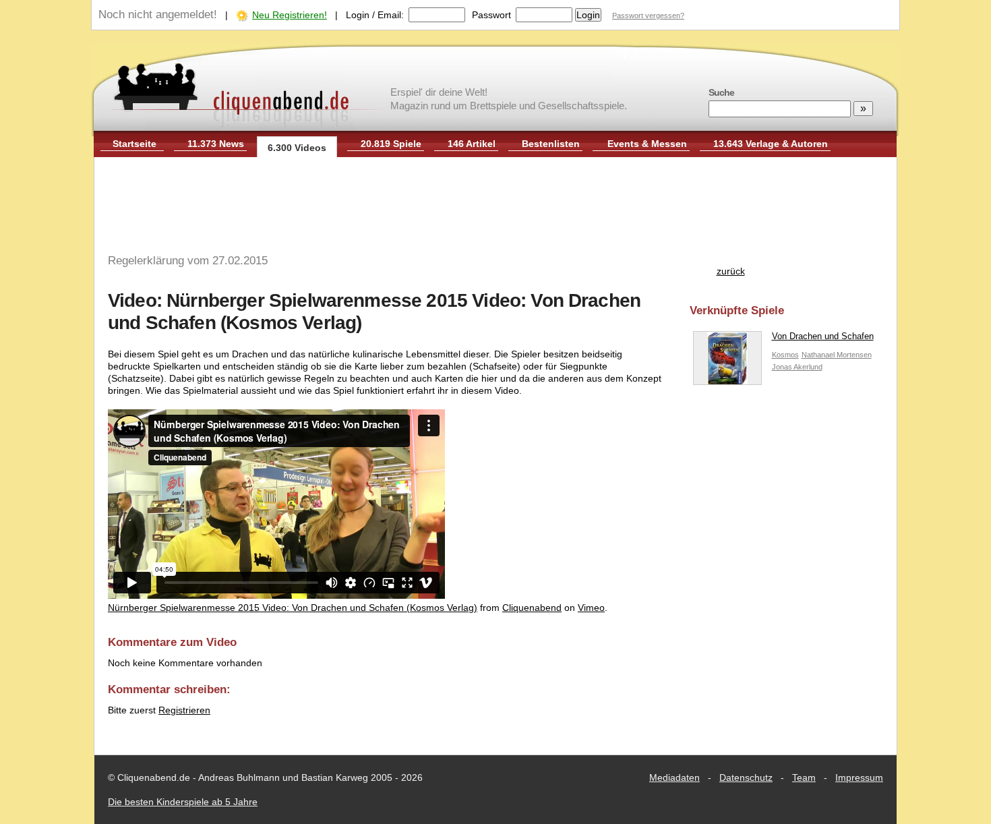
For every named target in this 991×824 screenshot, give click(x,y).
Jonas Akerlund (797, 367)
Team (804, 777)
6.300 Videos (297, 147)
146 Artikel (472, 143)
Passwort (491, 14)
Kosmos (785, 355)
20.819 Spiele (391, 143)
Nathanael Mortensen (837, 355)
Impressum (859, 777)
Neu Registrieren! (289, 14)
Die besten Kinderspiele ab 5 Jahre (183, 801)
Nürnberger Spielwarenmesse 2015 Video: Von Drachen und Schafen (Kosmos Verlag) (292, 607)
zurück (731, 271)
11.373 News (215, 143)
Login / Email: (375, 14)
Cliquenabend (532, 607)
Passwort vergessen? (648, 15)
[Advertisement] (495, 201)
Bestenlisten (551, 143)
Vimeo (591, 607)
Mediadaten (674, 777)
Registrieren (184, 710)
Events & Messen (647, 143)
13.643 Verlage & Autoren (770, 143)
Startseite (134, 143)
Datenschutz (746, 777)
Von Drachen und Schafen (823, 336)
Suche (721, 92)
